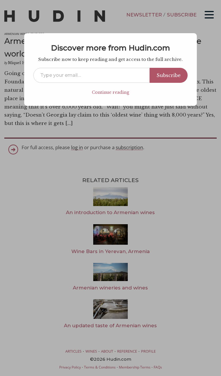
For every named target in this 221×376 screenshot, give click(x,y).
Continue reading (110, 92)
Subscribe (169, 75)
